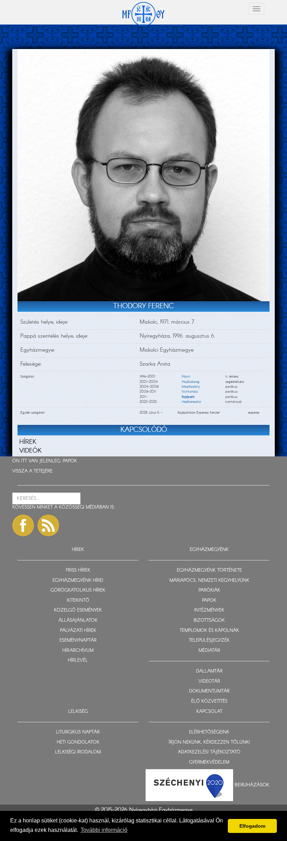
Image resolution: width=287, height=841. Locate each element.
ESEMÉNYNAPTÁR (78, 640)
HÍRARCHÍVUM (77, 650)
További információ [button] (103, 830)
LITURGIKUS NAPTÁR (78, 732)
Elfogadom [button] (252, 826)
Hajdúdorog (191, 381)
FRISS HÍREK (78, 570)
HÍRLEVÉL (78, 660)
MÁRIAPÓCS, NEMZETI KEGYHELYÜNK (209, 580)
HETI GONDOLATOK (78, 742)
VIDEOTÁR (209, 681)
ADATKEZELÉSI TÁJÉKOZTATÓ (209, 752)
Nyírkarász (190, 391)
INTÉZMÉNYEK (209, 610)
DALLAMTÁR (209, 671)
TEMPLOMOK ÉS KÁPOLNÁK (209, 630)
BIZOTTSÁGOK (209, 620)
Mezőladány (191, 386)
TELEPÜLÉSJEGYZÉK (209, 640)
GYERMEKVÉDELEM (209, 762)
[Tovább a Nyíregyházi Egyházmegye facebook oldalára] (23, 525)
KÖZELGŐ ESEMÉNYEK (78, 610)
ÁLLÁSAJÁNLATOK (78, 620)
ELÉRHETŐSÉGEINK (209, 732)
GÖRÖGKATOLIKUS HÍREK (77, 590)
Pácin (186, 376)
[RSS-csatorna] (48, 525)
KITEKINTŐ (78, 600)
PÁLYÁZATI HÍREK (78, 630)
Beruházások (252, 784)
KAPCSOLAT (209, 711)
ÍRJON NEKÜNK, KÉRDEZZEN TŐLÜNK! (209, 742)
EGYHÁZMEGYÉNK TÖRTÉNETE (209, 570)
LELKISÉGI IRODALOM (78, 752)
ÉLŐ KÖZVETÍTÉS (209, 701)
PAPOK (70, 461)
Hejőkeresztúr (191, 401)
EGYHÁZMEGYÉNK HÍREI (77, 580)
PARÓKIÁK (209, 590)
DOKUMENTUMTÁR (209, 691)
